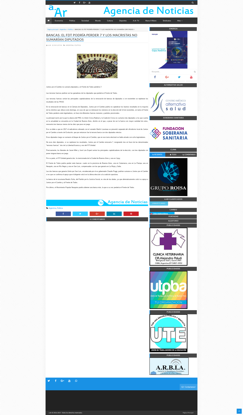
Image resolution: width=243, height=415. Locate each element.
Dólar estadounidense (160, 213)
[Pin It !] (131, 214)
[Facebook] (155, 78)
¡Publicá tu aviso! (158, 203)
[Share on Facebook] (63, 214)
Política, (77, 45)
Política (70, 29)
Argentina (63, 29)
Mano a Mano (150, 21)
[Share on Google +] (97, 214)
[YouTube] (191, 78)
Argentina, (70, 45)
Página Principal (188, 412)
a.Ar (50, 412)
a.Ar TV (136, 21)
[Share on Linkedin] (114, 214)
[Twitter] (179, 78)
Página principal (52, 29)
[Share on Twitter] (80, 214)
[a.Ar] (67, 11)
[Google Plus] (167, 78)
